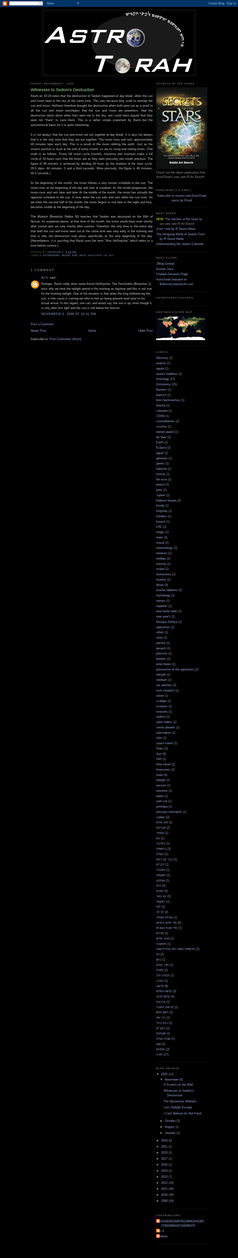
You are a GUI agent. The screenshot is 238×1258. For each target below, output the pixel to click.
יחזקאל (160, 901)
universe (162, 790)
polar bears (163, 664)
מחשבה (161, 944)
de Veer (161, 437)
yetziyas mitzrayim (169, 812)
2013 (165, 1176)
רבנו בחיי (162, 1023)
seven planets (165, 727)
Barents (161, 389)
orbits (160, 632)
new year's (163, 616)
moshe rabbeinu (167, 590)
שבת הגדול (163, 1038)
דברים (160, 864)
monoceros (163, 574)
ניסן (158, 959)
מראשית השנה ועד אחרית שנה (175, 949)
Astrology (162, 379)
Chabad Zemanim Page (172, 274)
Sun (74, 255)
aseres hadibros (167, 374)
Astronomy (51, 255)
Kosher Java (164, 269)
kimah (160, 505)
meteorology (164, 548)
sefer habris (164, 722)
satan (160, 695)
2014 (165, 1170)
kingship (161, 511)
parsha (160, 643)
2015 (165, 1164)
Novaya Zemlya (166, 622)
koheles (161, 516)
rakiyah (161, 674)
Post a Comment (42, 324)
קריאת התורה (164, 1007)
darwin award (165, 432)
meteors (161, 553)
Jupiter (160, 495)
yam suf (161, 801)
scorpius (162, 706)
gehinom (162, 458)
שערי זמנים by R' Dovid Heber (175, 229)
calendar (162, 410)
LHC (159, 526)
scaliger (161, 701)
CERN (160, 416)
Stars (159, 748)
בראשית (161, 848)
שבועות (160, 1033)
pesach (161, 648)
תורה (159, 1054)
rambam (161, 680)
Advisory (162, 358)
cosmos (161, 426)
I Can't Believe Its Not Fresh (183, 1113)
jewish (160, 484)
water (159, 796)
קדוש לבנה (163, 996)
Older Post (145, 330)
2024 (165, 1140)
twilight (160, 780)
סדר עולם (162, 965)
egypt (160, 453)
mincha (161, 564)
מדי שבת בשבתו (166, 928)
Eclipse (161, 447)
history (160, 474)
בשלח (160, 854)
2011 (165, 1188)
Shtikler (162, 1236)
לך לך (160, 912)
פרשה (82, 255)
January (170, 1133)
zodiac (160, 817)
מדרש (160, 933)
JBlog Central (165, 263)
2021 (165, 1146)
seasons (162, 711)
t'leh (159, 759)
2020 (165, 1152)
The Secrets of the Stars (181, 219)
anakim (161, 363)
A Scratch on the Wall (178, 1084)
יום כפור (161, 896)
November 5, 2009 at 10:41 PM (68, 314)
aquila (160, 368)
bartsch (161, 395)
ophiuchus (163, 627)
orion (159, 637)
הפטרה (160, 870)
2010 (165, 1195)
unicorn (161, 785)
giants (160, 463)
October (170, 1121)
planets (161, 658)
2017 (165, 1158)
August (170, 1127)
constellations (165, 421)
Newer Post (38, 330)
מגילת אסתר (164, 917)
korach (160, 521)
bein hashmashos (168, 400)
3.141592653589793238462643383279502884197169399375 (180, 1223)
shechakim (163, 732)
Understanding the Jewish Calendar (180, 244)
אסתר (160, 833)
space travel (164, 743)
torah (159, 775)
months (161, 579)
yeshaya (162, 806)
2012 (165, 1182)
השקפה (161, 875)
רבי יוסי (160, 1017)
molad (160, 569)
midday (161, 558)
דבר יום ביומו (164, 859)
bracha (160, 405)
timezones (163, 769)
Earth (159, 442)
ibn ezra (161, 479)
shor (159, 738)
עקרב (159, 980)
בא (158, 838)
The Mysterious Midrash (180, 1101)
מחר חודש (162, 938)
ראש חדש (162, 1012)
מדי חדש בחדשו (97, 255)
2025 (165, 1074)
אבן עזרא (162, 822)
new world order (166, 611)
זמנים (159, 891)
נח (157, 954)
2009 (165, 1201)
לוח (158, 906)
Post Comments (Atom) (65, 339)
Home (92, 330)
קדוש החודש (164, 991)
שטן (158, 1044)
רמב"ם (160, 1028)
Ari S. (45, 277)
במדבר (160, 843)
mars (159, 537)
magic (160, 532)
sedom (160, 716)
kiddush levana (166, 500)
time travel (163, 764)
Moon (66, 255)
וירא (111, 255)
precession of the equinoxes (175, 669)
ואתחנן (160, 880)
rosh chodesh (165, 690)
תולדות (160, 1049)
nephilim (161, 606)
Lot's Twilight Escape (178, 1107)
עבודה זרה (162, 975)
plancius (161, 653)
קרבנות (160, 1002)
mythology (163, 595)
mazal (160, 542)
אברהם (160, 827)
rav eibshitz (164, 685)
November (172, 1079)
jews (159, 490)
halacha (161, 468)
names (160, 600)
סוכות (159, 970)
